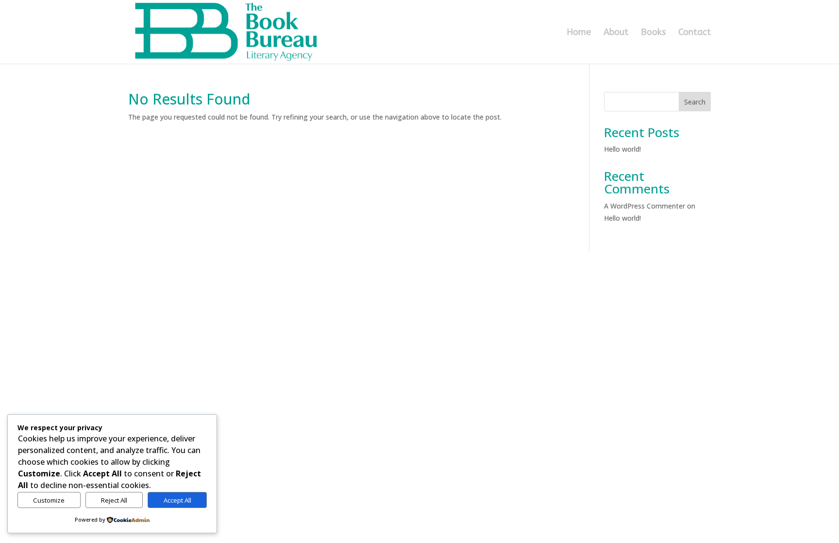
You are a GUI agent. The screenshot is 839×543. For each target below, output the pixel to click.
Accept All (177, 500)
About (616, 33)
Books (653, 33)
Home (579, 33)
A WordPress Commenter (644, 205)
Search (694, 101)
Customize (49, 500)
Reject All (114, 500)
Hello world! (622, 149)
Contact (694, 33)
